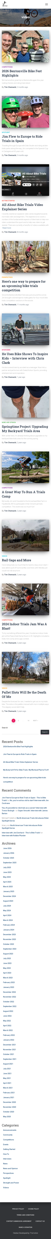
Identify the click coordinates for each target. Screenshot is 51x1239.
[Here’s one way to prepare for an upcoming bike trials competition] (25, 257)
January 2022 (8, 1040)
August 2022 (8, 1011)
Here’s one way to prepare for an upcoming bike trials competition (24, 285)
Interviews (6, 350)
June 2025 (7, 872)
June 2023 (7, 963)
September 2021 (9, 1059)
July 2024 (7, 906)
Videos (4, 556)
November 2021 (9, 1050)
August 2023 (8, 954)
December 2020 (9, 1102)
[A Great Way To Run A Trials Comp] (25, 467)
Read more (6, 228)
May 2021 (7, 1078)
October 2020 (8, 1112)
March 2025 (8, 887)
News (5, 1164)
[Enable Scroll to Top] (46, 1234)
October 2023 (8, 944)
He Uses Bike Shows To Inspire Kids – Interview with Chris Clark (25, 358)
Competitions (7, 67)
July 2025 (7, 867)
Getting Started (8, 201)
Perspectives (7, 277)
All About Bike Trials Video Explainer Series (20, 762)
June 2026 (7, 848)
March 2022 (8, 1030)
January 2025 (8, 891)
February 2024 (9, 925)
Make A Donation (25, 1227)
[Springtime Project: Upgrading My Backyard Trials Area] (25, 402)
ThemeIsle (34, 1233)
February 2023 (9, 982)
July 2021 (7, 1069)
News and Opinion (9, 422)
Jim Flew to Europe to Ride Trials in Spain (20, 754)
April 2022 (7, 1026)
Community (7, 1135)
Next (35, 720)
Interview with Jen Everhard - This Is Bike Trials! (21, 833)
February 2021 (9, 1093)
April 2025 (7, 882)
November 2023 (9, 939)
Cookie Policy (33, 1209)
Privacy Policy (18, 1209)
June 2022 (7, 1016)
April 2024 (7, 915)
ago (22, 87)
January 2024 (8, 930)
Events (5, 1145)
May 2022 (7, 1021)
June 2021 (7, 1074)
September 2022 (9, 1006)
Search (5, 728)
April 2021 (7, 1083)
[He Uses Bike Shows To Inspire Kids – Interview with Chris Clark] (25, 329)
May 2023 (7, 968)
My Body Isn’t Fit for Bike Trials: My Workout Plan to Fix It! (26, 770)
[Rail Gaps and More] (25, 535)
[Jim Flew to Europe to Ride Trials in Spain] (25, 112)
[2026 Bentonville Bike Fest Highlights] (25, 46)
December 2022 (9, 992)
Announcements (9, 1130)
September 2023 (9, 949)
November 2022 (9, 997)
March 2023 (8, 978)
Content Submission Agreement (18, 1221)
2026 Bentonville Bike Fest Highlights (18, 747)
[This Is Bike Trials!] (6, 4)
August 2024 (8, 901)
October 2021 (8, 1054)
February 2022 (9, 1035)
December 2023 (9, 934)
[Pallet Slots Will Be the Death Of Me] (25, 667)
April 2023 (7, 973)
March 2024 (8, 920)
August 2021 (8, 1064)
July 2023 (7, 958)
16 (28, 720)
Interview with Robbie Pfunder (14, 836)
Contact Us (40, 1221)
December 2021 (9, 1045)
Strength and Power (11, 1183)
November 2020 (9, 1107)
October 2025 (8, 858)
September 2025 (9, 863)
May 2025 (7, 877)
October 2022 (8, 1002)
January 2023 (8, 987)
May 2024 (7, 911)
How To (6, 1154)
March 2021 (8, 1088)
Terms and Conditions (25, 1215)
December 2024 (9, 896)
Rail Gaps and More (16, 560)
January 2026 (8, 853)
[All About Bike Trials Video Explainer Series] (25, 180)
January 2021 (8, 1097)
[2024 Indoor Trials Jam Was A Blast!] (25, 599)
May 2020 (7, 1117)
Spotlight (6, 132)
